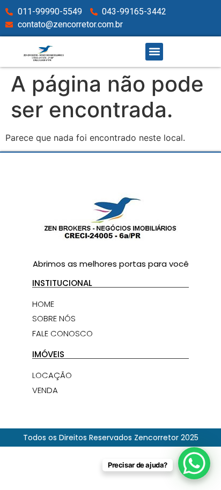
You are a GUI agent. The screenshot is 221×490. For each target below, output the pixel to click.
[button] (154, 52)
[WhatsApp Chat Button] (194, 463)
